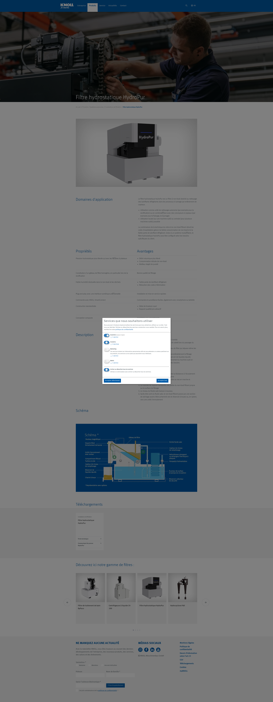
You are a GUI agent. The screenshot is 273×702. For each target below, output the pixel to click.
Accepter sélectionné (112, 380)
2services (114, 344)
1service (114, 337)
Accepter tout (162, 380)
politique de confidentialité (124, 329)
